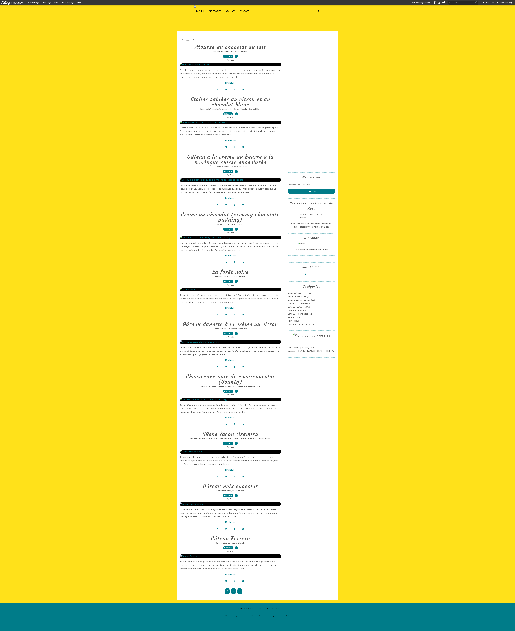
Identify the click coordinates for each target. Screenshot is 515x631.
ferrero (234, 543)
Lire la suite (230, 82)
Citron (236, 109)
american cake (254, 386)
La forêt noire (230, 272)
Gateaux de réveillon (214, 438)
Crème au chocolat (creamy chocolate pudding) (230, 217)
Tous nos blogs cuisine (420, 2)
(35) (301, 324)
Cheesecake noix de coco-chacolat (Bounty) (230, 379)
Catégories (215, 11)
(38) (293, 321)
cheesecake (242, 386)
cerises (234, 276)
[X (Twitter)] (439, 2)
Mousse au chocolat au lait (230, 47)
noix (242, 490)
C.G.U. (253, 616)
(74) (299, 296)
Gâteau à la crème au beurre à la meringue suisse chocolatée (230, 159)
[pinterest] (443, 2)
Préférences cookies (293, 616)
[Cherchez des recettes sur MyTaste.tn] (311, 335)
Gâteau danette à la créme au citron (230, 324)
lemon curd (242, 328)
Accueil (200, 11)
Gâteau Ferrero (230, 538)
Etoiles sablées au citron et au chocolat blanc (230, 102)
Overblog (274, 608)
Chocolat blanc (254, 109)
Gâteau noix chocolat (230, 486)
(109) (300, 293)
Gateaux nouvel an (232, 438)
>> (239, 591)
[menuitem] (200, 11)
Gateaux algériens (207, 109)
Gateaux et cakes (221, 166)
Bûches (244, 438)
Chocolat (244, 51)
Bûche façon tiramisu (230, 434)
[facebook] (434, 2)
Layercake (234, 166)
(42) (300, 314)
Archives (230, 11)
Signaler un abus (241, 616)
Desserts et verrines (221, 51)
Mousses (235, 51)
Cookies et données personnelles (270, 616)
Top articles (218, 616)
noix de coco (230, 386)
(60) (301, 300)
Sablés (230, 109)
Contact (244, 11)
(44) (299, 310)
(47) (300, 303)
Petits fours (221, 109)
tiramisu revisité (263, 438)
